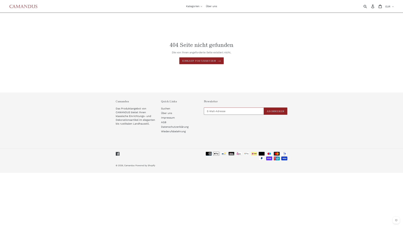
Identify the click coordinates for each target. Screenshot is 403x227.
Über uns (166, 113)
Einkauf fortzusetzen (199, 60)
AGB (163, 122)
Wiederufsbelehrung (173, 131)
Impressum (168, 117)
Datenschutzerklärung (175, 126)
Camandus (129, 165)
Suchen (165, 108)
